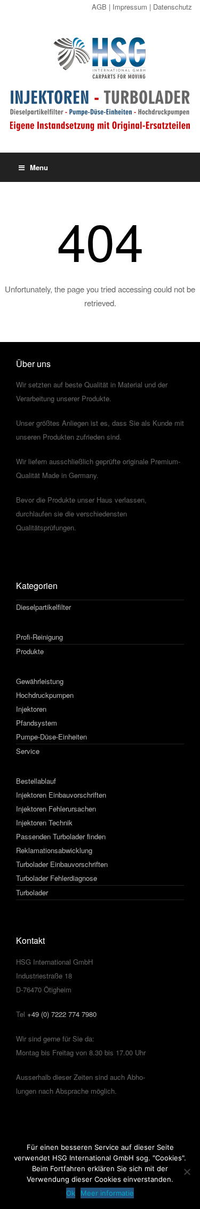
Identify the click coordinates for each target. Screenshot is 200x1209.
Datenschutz (172, 7)
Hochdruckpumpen (45, 695)
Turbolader (32, 892)
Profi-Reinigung (39, 637)
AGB (99, 7)
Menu (39, 167)
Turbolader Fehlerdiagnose (56, 878)
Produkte (30, 651)
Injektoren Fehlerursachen (56, 809)
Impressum (130, 7)
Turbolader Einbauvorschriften (62, 864)
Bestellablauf (36, 781)
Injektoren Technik (44, 822)
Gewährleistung (39, 681)
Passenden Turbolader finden (61, 836)
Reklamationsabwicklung (54, 850)
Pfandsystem (36, 723)
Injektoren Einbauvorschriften (61, 795)
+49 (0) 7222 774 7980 (62, 1014)
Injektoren (31, 709)
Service (27, 751)
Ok (70, 1193)
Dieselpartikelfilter (43, 607)
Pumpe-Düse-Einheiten (51, 736)
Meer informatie (107, 1193)
